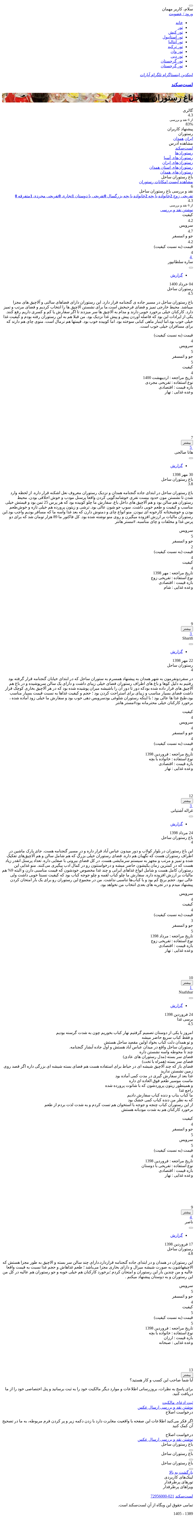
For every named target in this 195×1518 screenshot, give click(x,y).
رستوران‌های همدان (176, 172)
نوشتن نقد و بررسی (176, 210)
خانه (179, 22)
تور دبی (177, 56)
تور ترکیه (175, 47)
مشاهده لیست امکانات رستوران (166, 182)
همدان (178, 138)
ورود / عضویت (181, 14)
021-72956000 (162, 1496)
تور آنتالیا (175, 42)
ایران (189, 138)
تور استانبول (172, 37)
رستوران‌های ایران (177, 162)
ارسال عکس (148, 1407)
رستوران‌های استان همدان (171, 167)
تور (180, 27)
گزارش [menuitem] (176, 275)
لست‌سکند (182, 84)
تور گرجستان (172, 61)
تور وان (177, 51)
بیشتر (187, 443)
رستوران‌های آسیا (178, 158)
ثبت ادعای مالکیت (177, 1402)
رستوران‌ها (184, 153)
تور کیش (175, 32)
